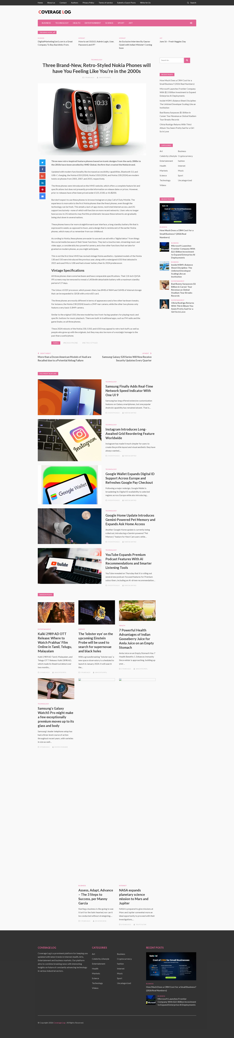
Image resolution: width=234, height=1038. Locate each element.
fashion (181, 161)
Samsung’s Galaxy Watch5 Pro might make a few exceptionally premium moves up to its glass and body (56, 717)
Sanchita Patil (105, 77)
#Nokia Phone (70, 343)
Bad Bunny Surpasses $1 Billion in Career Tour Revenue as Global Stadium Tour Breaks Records (178, 116)
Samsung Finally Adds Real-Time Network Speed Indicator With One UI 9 (129, 390)
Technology (62, 23)
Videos (163, 185)
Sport (121, 23)
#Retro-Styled (90, 343)
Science (109, 23)
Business (46, 23)
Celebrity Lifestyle (168, 156)
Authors (74, 2)
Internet (81, 38)
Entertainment (93, 23)
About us (51, 2)
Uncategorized (185, 180)
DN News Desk (100, 921)
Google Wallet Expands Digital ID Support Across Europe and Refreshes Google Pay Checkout (130, 478)
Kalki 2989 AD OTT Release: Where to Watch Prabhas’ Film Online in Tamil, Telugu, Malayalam (55, 642)
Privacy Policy (88, 2)
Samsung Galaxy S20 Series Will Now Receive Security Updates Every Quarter (127, 358)
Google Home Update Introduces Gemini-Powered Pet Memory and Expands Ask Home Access (130, 519)
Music (181, 170)
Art (131, 23)
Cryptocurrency (185, 156)
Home (40, 2)
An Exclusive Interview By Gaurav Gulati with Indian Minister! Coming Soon (135, 44)
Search (193, 2)
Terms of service (106, 2)
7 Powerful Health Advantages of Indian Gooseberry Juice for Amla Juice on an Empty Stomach (136, 638)
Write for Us (145, 2)
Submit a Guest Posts (126, 2)
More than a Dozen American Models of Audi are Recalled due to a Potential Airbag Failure (64, 358)
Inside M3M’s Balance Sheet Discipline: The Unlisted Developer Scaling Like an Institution (178, 104)
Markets (164, 170)
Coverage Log (59, 1023)
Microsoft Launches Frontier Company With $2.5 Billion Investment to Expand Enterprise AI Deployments (178, 92)
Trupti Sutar (141, 924)
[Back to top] (226, 1030)
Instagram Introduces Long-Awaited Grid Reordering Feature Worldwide (130, 433)
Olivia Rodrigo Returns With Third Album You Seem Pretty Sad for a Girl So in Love (177, 128)
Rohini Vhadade (61, 747)
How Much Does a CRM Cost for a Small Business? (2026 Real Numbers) (177, 234)
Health (76, 23)
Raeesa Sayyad (130, 413)
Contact (63, 2)
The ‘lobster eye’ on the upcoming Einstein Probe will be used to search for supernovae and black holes (95, 642)
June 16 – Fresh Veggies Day (173, 41)
